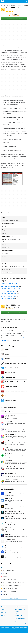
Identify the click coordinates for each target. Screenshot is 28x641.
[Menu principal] (26, 1)
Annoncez (3, 612)
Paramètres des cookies (21, 624)
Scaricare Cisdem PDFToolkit (8, 296)
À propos (3, 606)
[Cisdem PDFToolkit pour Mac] (3, 9)
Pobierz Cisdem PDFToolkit (8, 291)
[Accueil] (1, 5)
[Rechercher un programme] (23, 1)
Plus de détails (14, 598)
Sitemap (3, 615)
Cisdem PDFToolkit (15, 8)
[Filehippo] (5, 1)
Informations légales (20, 618)
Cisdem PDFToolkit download (8, 293)
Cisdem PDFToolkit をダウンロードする (11, 288)
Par (8, 10)
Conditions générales (20, 606)
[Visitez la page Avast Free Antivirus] (14, 14)
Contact (3, 609)
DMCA (16, 621)
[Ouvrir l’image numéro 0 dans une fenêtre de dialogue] (12, 178)
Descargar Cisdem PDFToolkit (9, 283)
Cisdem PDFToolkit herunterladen (9, 286)
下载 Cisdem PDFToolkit (7, 298)
